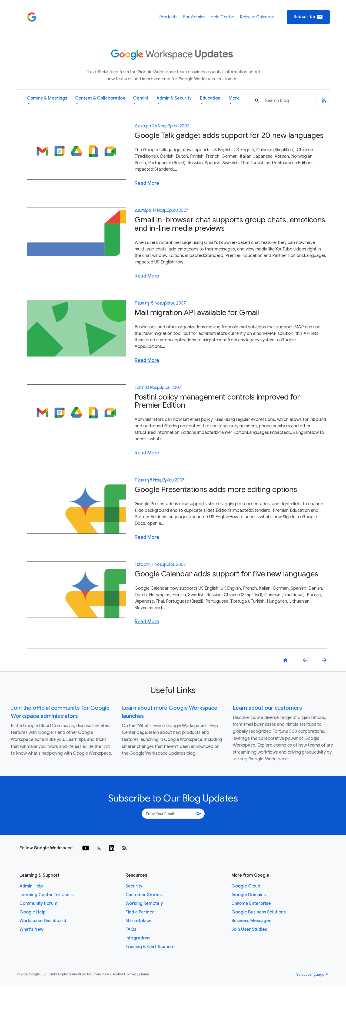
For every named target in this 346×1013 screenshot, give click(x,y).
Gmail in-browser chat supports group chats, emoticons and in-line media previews (230, 224)
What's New (31, 929)
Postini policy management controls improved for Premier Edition (217, 401)
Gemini (140, 100)
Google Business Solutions (258, 912)
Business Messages (251, 920)
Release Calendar (257, 17)
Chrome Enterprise (251, 903)
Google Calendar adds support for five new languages (226, 574)
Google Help (32, 912)
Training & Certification (149, 946)
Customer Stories (143, 894)
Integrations (137, 938)
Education (210, 100)
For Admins (194, 17)
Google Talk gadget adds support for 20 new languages (229, 135)
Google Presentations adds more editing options (216, 489)
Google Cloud (245, 886)
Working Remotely (144, 903)
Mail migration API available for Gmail (197, 312)
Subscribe (308, 17)
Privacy (132, 974)
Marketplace (138, 920)
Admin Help (31, 886)
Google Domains (248, 894)
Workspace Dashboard (42, 920)
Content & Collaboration (100, 100)
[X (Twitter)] (98, 848)
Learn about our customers (267, 708)
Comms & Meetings (47, 100)
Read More (147, 183)
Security (133, 886)
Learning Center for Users (46, 894)
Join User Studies (249, 929)
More (234, 100)
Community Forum (38, 903)
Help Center (222, 17)
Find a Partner (139, 912)
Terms (145, 974)
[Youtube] (85, 848)
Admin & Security (174, 100)
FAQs (130, 929)
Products (168, 17)
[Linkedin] (111, 848)
